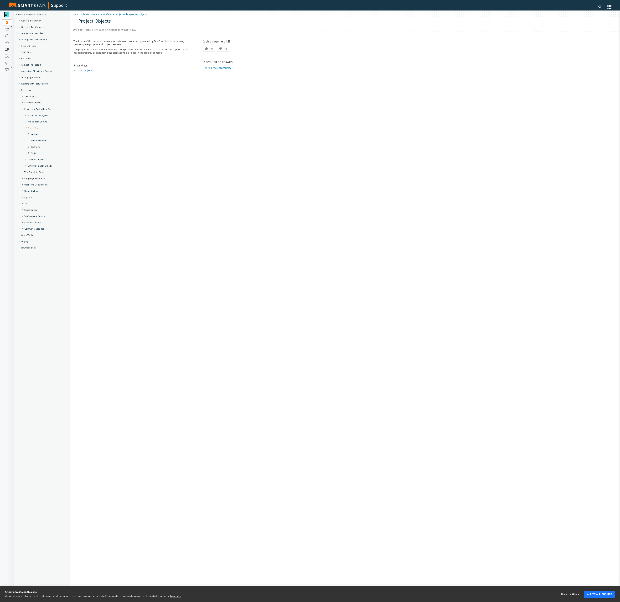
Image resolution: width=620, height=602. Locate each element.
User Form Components (36, 184)
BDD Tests (26, 58)
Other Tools (27, 235)
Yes (211, 49)
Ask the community (219, 68)
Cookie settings (570, 594)
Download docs (28, 247)
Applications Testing (31, 64)
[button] (609, 6)
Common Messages (34, 228)
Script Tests (26, 52)
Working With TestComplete (34, 83)
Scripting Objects (32, 102)
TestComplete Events (34, 172)
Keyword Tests (28, 45)
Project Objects (35, 128)
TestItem (35, 134)
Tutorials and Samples (32, 33)
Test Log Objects (36, 159)
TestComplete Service (34, 216)
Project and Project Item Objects (40, 109)
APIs (26, 203)
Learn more (175, 596)
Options (28, 197)
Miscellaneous (31, 209)
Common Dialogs (32, 222)
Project (34, 153)
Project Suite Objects (38, 115)
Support (59, 5)
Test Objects (30, 96)
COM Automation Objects (40, 165)
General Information (31, 20)
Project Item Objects (37, 121)
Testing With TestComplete (34, 39)
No (225, 49)
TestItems (35, 146)
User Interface (31, 191)
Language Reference (34, 178)
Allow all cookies (599, 594)
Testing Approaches (31, 77)
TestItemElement (39, 140)
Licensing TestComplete (33, 27)
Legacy (24, 241)
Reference (26, 90)
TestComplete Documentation (32, 14)
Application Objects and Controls (37, 71)
